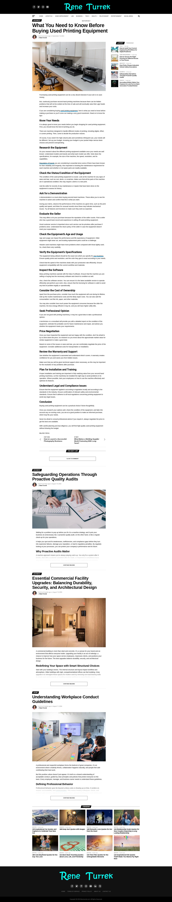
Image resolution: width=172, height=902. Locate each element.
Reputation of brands (46, 163)
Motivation (86, 21)
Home (41, 16)
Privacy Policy (87, 891)
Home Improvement (62, 16)
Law (72, 16)
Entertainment (116, 16)
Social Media (128, 16)
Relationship (103, 16)
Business (79, 16)
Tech (87, 16)
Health (94, 16)
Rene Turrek (43, 37)
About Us (97, 891)
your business (98, 256)
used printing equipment (69, 111)
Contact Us (107, 891)
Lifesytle (49, 16)
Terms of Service (73, 891)
